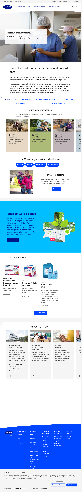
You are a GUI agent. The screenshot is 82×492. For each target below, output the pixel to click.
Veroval (19, 441)
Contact (65, 1)
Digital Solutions (53, 164)
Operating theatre (46, 456)
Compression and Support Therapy (34, 452)
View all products (40, 312)
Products (22, 7)
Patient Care (33, 464)
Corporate (19, 434)
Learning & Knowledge (36, 7)
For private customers (68, 99)
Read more (56, 189)
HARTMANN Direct (20, 437)
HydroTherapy (20, 443)
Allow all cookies (71, 485)
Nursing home (57, 438)
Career (59, 1)
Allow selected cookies (58, 485)
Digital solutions (58, 436)
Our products (21, 103)
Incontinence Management (33, 441)
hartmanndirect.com (63, 179)
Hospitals (29, 164)
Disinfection (45, 444)
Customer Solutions (54, 7)
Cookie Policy (59, 481)
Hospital (44, 449)
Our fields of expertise (23, 99)
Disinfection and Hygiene (34, 456)
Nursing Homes (40, 164)
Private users (17, 1)
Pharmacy (20, 164)
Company (53, 1)
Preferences (17, 488)
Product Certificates (32, 437)
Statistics (26, 488)
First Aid (32, 468)
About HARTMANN (59, 103)
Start (8, 99)
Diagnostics (32, 466)
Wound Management (33, 448)
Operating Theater (34, 459)
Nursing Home (45, 453)
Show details (43, 488)
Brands (31, 434)
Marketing (35, 488)
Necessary (8, 488)
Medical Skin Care (34, 445)
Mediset (32, 461)
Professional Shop (7, 1)
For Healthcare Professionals (46, 99)
